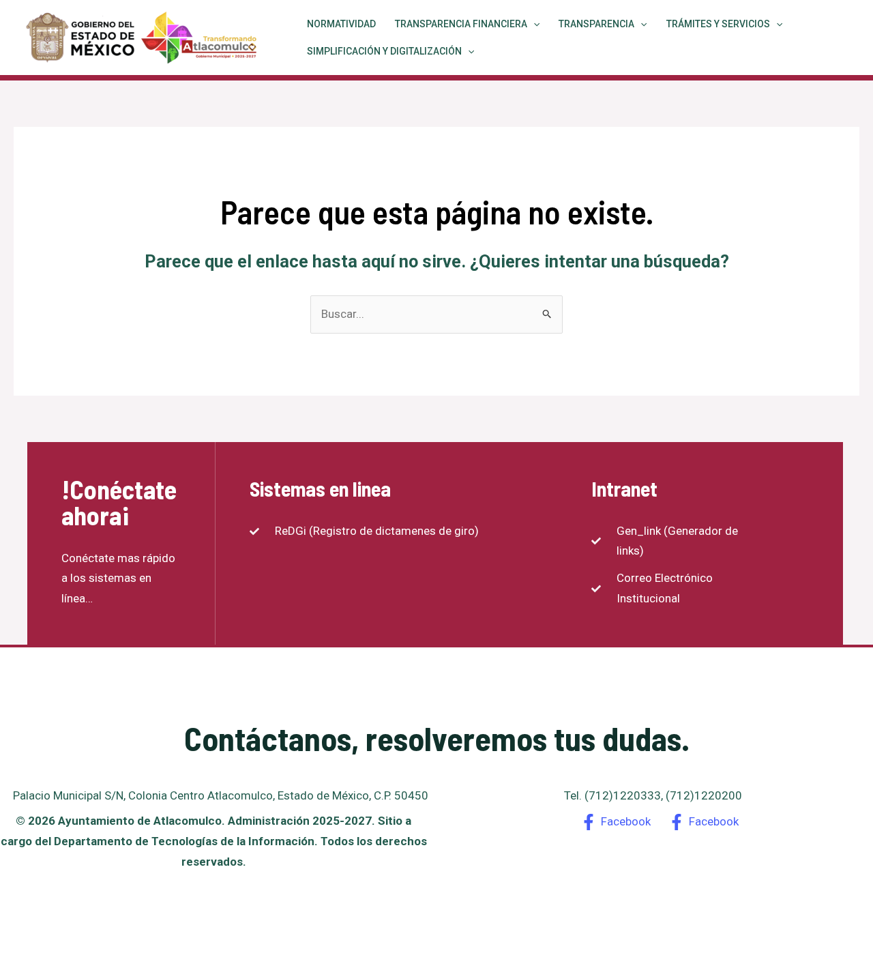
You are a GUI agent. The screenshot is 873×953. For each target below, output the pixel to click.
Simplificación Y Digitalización (384, 51)
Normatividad (341, 23)
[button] (533, 24)
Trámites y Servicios (718, 23)
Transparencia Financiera (461, 23)
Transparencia (596, 23)
